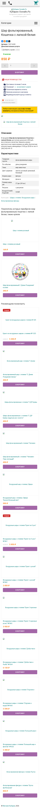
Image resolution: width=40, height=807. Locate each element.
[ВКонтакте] (2, 41)
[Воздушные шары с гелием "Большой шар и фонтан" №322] (20, 730)
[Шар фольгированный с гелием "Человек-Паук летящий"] (20, 443)
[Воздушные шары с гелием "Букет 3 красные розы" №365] (20, 607)
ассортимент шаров (22, 87)
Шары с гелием (15, 198)
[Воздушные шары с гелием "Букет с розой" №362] (20, 566)
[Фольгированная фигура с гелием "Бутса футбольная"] (20, 772)
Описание (6, 133)
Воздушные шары (28, 198)
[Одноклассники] (5, 41)
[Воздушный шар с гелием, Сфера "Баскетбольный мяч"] (20, 484)
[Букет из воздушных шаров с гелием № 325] (20, 320)
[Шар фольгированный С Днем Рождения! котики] (20, 271)
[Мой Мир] (7, 41)
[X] (9, 41)
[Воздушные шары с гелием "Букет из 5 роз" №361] (20, 525)
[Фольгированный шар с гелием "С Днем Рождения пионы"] (20, 361)
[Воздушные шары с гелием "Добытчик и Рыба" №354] (20, 648)
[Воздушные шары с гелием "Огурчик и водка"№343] (20, 689)
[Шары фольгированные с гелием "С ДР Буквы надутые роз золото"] (20, 402)
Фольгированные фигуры (10, 201)
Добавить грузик (11, 50)
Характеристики (9, 153)
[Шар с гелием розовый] (20, 230)
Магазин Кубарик (9, 806)
